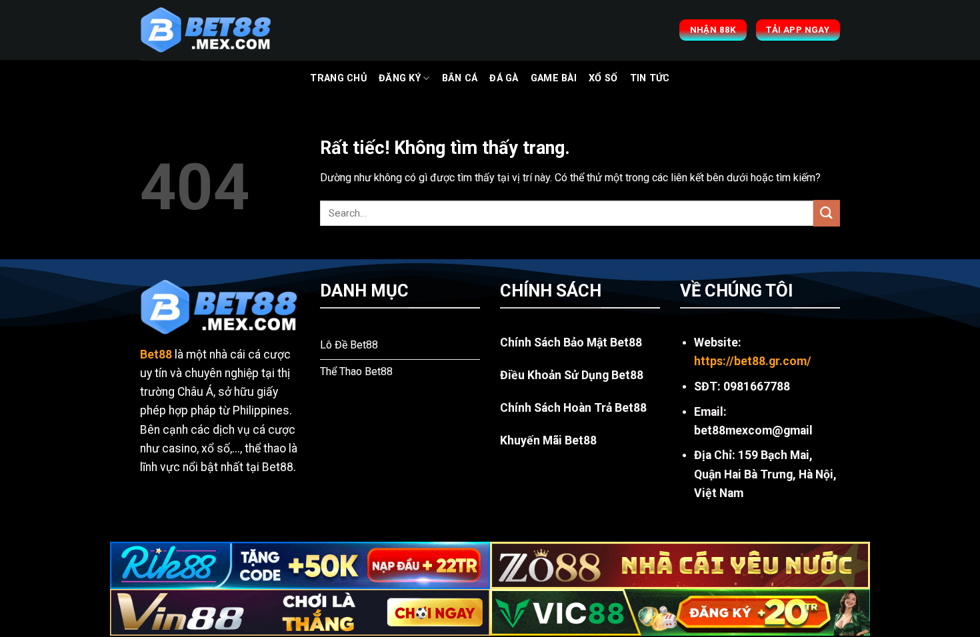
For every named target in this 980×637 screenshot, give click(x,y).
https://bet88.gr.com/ (752, 361)
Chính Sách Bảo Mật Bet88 (571, 342)
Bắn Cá (460, 78)
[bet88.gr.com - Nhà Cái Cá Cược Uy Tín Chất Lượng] (206, 30)
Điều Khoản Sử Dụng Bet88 (571, 375)
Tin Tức (650, 78)
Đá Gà (503, 78)
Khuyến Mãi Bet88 (548, 440)
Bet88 (156, 354)
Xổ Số (603, 78)
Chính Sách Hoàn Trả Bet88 (573, 407)
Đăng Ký (400, 78)
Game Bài (554, 78)
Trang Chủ (338, 78)
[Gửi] (826, 213)
